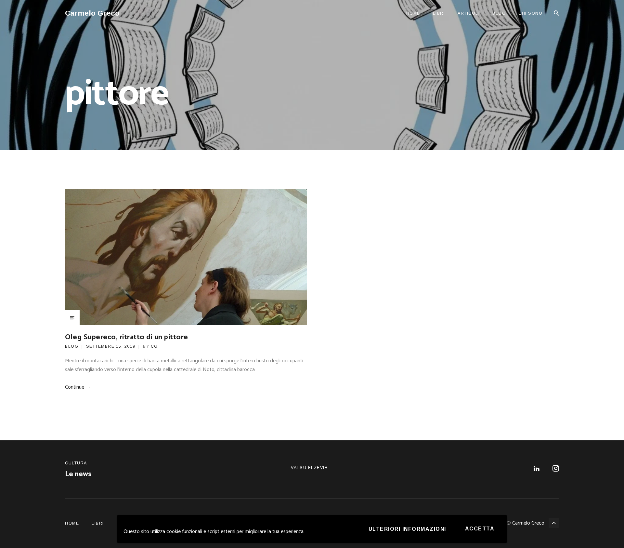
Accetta (480, 528)
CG (154, 346)
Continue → (78, 387)
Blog (499, 13)
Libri (439, 13)
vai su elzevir (309, 467)
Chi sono (530, 13)
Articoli (469, 13)
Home (413, 13)
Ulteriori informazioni (407, 529)
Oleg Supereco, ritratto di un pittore (126, 337)
